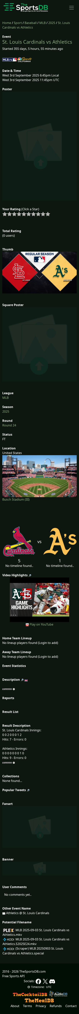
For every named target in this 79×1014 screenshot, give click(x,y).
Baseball (31, 23)
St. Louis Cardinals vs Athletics (37, 41)
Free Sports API (13, 976)
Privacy (41, 1006)
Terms (27, 1006)
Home (6, 23)
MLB (42, 23)
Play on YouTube (41, 624)
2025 (51, 23)
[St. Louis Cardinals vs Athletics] (39, 599)
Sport (18, 23)
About (15, 1006)
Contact (71, 1006)
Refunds (56, 1006)
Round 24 (9, 425)
